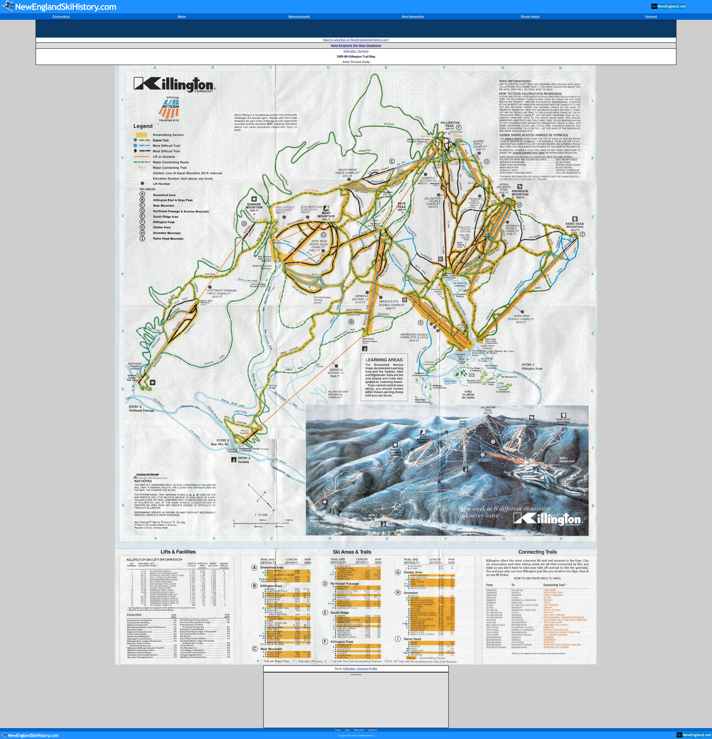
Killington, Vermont (356, 51)
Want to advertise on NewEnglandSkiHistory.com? (356, 39)
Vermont (651, 16)
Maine (182, 16)
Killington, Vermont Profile (360, 668)
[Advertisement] (356, 28)
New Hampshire (413, 16)
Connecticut (61, 16)
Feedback (372, 730)
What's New (359, 730)
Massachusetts (299, 16)
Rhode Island (530, 16)
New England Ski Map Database (356, 45)
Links (347, 730)
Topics (338, 730)
